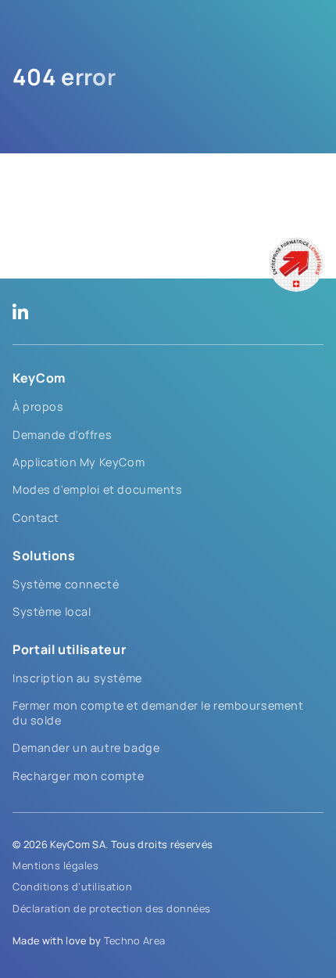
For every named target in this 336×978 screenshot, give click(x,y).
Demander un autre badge (86, 747)
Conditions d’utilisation (72, 886)
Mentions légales (55, 865)
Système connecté (66, 584)
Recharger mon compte (79, 775)
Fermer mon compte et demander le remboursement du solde (158, 713)
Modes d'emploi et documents (98, 489)
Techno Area (135, 940)
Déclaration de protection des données (112, 908)
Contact (36, 517)
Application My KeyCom (79, 462)
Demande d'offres (62, 434)
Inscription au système (77, 678)
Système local (52, 611)
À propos (38, 406)
